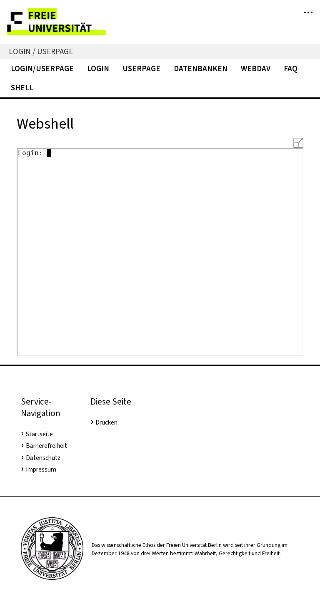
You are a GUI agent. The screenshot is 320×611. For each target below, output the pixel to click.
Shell (22, 87)
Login (98, 68)
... (308, 8)
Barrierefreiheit (46, 446)
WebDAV (255, 68)
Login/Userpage (42, 68)
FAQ (291, 68)
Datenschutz (43, 458)
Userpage (141, 68)
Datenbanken (201, 68)
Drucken (106, 422)
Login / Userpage (41, 51)
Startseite (39, 434)
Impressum (41, 469)
